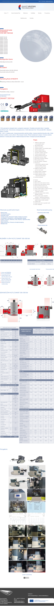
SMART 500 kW (4, 53)
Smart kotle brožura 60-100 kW (7, 72)
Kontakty (31, 18)
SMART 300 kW (4, 48)
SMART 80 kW (3, 38)
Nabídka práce (24, 18)
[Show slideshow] (27, 574)
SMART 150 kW (4, 41)
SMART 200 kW (4, 44)
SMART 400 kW (4, 50)
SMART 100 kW (4, 39)
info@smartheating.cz (19, 601)
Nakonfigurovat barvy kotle (6, 61)
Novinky (39, 13)
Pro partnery (47, 13)
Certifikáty (33, 13)
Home (5, 13)
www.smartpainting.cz (33, 595)
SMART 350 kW (4, 49)
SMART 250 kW (4, 46)
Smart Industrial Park (15, 13)
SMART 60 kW (3, 37)
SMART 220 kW (4, 45)
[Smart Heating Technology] (27, 7)
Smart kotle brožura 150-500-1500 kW (9, 70)
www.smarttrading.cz (43, 595)
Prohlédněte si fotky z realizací (7, 91)
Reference (25, 13)
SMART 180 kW (4, 42)
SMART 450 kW (4, 52)
